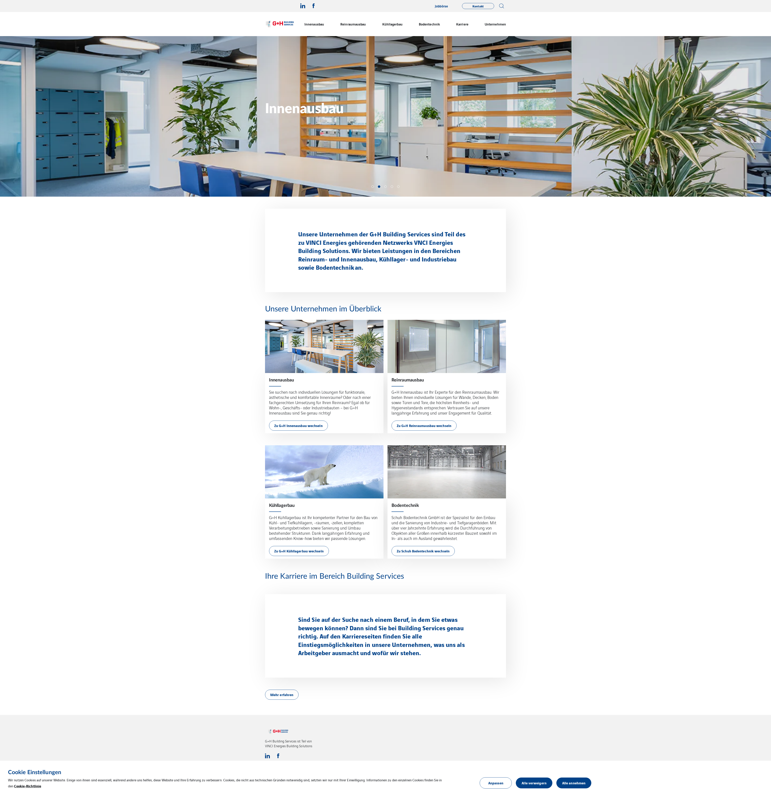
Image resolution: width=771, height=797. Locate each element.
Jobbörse (441, 5)
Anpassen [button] (495, 782)
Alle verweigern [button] (534, 782)
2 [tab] (379, 186)
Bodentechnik (429, 23)
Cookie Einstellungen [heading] (34, 772)
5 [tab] (398, 186)
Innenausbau (314, 23)
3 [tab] (385, 186)
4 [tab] (392, 186)
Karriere (462, 23)
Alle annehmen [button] (573, 782)
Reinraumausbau (353, 23)
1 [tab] (372, 186)
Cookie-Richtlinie (27, 785)
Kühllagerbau (392, 23)
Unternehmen (495, 23)
